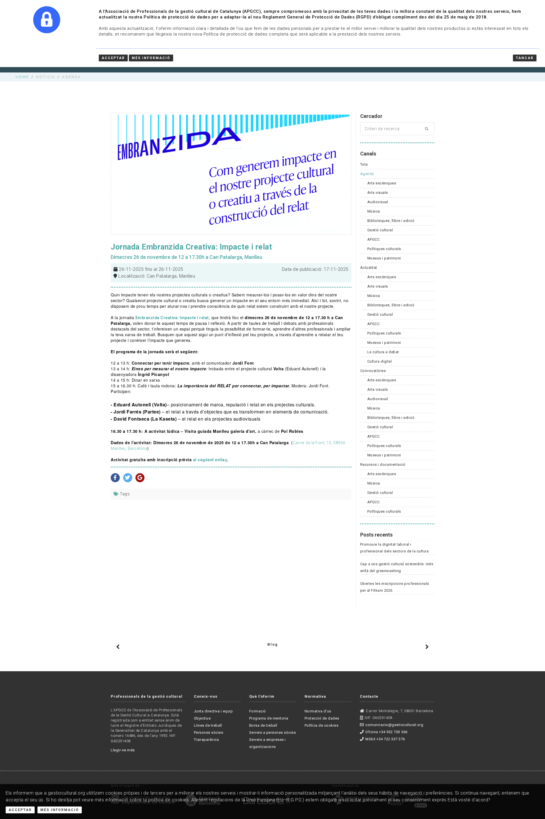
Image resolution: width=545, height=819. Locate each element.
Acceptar (20, 810)
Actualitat (368, 267)
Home (22, 77)
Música (373, 211)
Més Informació (59, 810)
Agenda (367, 174)
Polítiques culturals (384, 249)
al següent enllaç (210, 460)
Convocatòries (373, 371)
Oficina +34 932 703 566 (386, 732)
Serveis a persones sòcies (272, 732)
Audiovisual (377, 202)
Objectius (202, 718)
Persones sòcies (208, 732)
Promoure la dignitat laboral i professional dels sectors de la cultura (394, 547)
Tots (364, 164)
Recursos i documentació (383, 464)
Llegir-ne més (123, 750)
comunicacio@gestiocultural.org (394, 725)
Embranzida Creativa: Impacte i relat (172, 317)
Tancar (525, 58)
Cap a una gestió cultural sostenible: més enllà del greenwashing (396, 567)
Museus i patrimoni (384, 258)
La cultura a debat (383, 352)
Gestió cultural (380, 230)
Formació (257, 711)
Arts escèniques (381, 183)
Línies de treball (208, 725)
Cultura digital (379, 361)
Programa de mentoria (268, 718)
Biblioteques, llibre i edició (391, 221)
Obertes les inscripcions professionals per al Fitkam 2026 (394, 587)
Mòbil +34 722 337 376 (385, 739)
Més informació (151, 58)
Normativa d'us (318, 711)
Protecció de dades (322, 718)
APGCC (373, 239)
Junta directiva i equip (213, 711)
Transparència (206, 739)
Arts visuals (377, 192)
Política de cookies (322, 725)
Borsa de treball (263, 725)
